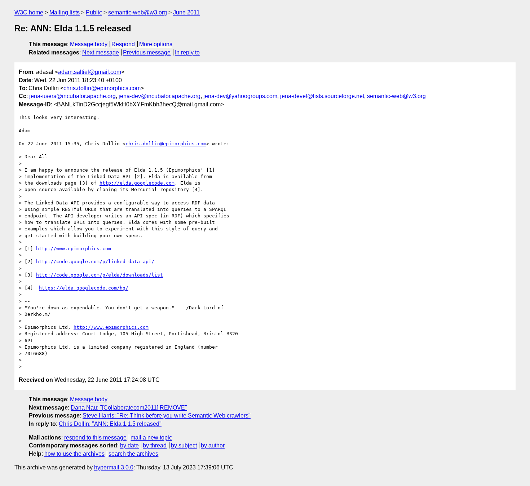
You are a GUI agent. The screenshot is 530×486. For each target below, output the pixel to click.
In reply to (187, 52)
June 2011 (186, 12)
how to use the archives (74, 454)
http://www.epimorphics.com (73, 248)
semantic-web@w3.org (137, 12)
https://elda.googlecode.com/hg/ (83, 288)
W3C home (28, 12)
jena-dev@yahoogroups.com (240, 96)
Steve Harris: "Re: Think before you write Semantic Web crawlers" (167, 415)
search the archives (133, 454)
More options (155, 44)
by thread (155, 445)
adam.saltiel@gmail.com (89, 72)
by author (213, 445)
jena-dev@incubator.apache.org (159, 96)
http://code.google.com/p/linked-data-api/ (95, 261)
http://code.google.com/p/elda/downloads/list (99, 275)
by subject (184, 445)
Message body (88, 44)
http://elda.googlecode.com (137, 183)
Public (94, 12)
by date (129, 445)
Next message (100, 52)
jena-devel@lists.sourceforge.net (322, 96)
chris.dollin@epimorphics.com (102, 88)
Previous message (147, 52)
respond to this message (95, 437)
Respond (123, 44)
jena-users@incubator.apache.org (72, 96)
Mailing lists (64, 12)
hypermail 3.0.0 (113, 467)
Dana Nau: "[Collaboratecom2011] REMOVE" (129, 408)
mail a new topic (151, 437)
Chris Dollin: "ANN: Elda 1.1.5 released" (110, 424)
